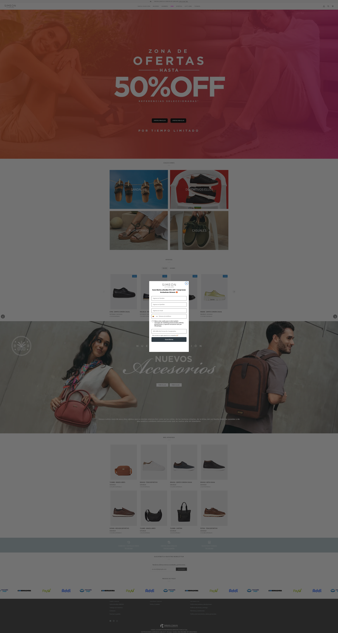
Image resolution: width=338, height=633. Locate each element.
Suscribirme (169, 339)
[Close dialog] (186, 283)
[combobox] (155, 316)
